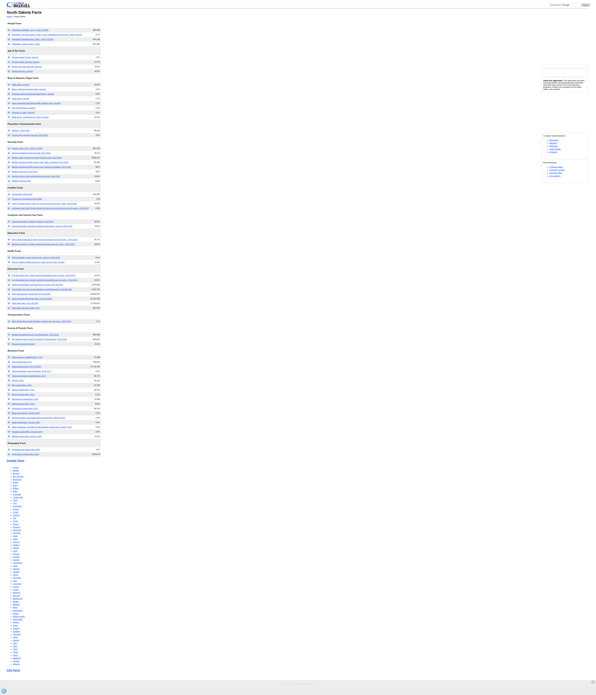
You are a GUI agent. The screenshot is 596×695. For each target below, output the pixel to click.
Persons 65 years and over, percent (27, 67)
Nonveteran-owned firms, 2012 (25, 408)
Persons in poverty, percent (23, 344)
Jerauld (16, 572)
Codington (17, 506)
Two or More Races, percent (23, 108)
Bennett (16, 473)
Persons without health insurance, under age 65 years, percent (38, 262)
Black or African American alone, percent (29, 89)
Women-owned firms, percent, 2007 (27, 436)
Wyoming (553, 152)
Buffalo (16, 488)
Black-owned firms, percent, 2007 (26, 413)
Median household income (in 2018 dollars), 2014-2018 (35, 335)
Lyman (16, 590)
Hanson (16, 554)
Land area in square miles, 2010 (25, 454)
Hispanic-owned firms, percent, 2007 (27, 432)
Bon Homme (18, 476)
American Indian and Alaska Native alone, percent (33, 94)
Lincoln (16, 587)
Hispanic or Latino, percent (23, 113)
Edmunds (17, 530)
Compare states (556, 167)
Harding (16, 557)
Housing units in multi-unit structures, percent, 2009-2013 (36, 176)
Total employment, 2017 (22, 362)
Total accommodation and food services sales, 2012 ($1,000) (37, 285)
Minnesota (553, 140)
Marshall (16, 593)
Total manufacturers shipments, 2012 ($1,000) (31, 294)
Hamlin (16, 548)
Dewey (16, 524)
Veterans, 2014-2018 (20, 131)
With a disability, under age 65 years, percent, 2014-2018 (36, 258)
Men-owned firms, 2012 (22, 385)
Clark (15, 500)
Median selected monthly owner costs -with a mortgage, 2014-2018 (40, 162)
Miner (15, 607)
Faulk (15, 536)
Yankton (16, 661)
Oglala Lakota (19, 616)
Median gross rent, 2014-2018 (24, 172)
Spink (15, 637)
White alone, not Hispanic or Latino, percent (30, 117)
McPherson (18, 599)
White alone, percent (20, 85)
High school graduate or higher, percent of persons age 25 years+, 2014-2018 (44, 240)
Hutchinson (18, 563)
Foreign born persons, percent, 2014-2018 (29, 135)
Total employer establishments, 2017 (27, 357)
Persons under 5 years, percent (25, 57)
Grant (15, 539)
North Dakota (555, 149)
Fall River (17, 533)
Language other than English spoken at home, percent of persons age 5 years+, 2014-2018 (50, 208)
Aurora (16, 468)
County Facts (15, 460)
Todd (15, 646)
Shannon (17, 634)
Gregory (16, 542)
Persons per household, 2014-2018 (27, 199)
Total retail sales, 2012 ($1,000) (25, 303)
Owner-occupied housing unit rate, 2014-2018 (31, 153)
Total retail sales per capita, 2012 (26, 308)
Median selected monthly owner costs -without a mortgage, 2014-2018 (41, 167)
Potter (15, 625)
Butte (15, 491)
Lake (15, 581)
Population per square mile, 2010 (26, 450)
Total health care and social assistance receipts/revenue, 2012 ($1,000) (42, 289)
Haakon (16, 545)
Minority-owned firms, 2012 (23, 394)
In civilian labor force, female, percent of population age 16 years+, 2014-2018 (44, 280)
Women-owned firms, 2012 (23, 390)
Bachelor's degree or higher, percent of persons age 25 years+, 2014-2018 (43, 244)
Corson (16, 509)
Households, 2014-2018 (22, 194)
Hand (15, 551)
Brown (15, 482)
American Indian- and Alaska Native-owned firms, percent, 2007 (38, 418)
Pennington (18, 619)
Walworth (17, 658)
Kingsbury (17, 578)
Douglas (16, 527)
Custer (15, 512)
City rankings (554, 176)
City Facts (13, 670)
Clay (15, 503)
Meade (16, 602)
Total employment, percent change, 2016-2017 (31, 371)
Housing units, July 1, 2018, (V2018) (27, 148)
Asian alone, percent (20, 99)
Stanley (16, 640)
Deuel (15, 521)
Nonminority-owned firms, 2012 (25, 399)
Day (14, 518)
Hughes (16, 560)
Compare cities (555, 173)
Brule (15, 485)
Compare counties (557, 170)
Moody (16, 613)
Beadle (16, 470)
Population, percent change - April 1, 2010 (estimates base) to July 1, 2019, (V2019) (47, 35)
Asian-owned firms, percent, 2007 (26, 422)
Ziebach (16, 664)
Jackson (16, 569)
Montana (553, 143)
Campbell (17, 494)
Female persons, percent (22, 71)
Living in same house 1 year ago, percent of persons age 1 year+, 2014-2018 (44, 204)
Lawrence (17, 584)
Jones (15, 575)
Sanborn (16, 631)
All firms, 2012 (18, 381)
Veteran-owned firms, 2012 (23, 404)
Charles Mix (18, 497)
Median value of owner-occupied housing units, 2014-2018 (36, 158)
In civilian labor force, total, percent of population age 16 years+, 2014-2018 (43, 275)
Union (15, 655)
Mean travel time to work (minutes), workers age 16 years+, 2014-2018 (41, 321)
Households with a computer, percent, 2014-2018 (32, 222)
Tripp (15, 649)
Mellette (16, 604)
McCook (16, 596)
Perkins (16, 622)
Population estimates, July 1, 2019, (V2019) (30, 30)
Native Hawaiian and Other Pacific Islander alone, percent (36, 103)
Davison (16, 515)
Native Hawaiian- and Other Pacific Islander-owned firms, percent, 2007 (42, 427)
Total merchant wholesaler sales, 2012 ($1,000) (32, 299)
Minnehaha (18, 611)
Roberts (16, 628)
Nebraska (553, 146)
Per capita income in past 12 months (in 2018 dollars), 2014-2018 (39, 339)
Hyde (15, 566)
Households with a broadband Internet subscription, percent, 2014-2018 (42, 226)
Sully (15, 643)
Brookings (17, 479)
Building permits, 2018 (21, 181)
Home (9, 17)
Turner (15, 652)
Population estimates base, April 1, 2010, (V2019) (32, 39)
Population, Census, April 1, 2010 (26, 44)
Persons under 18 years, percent (25, 62)
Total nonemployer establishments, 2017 (29, 376)
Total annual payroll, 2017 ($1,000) (26, 367)
